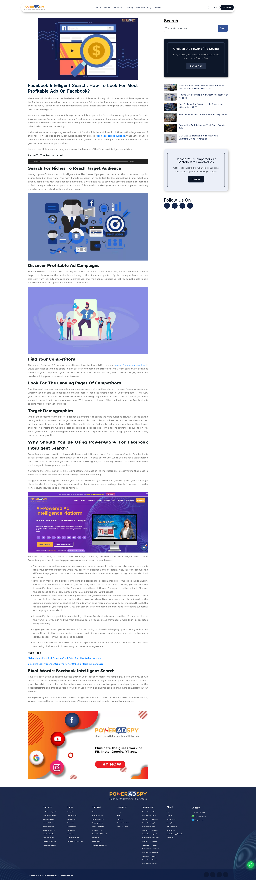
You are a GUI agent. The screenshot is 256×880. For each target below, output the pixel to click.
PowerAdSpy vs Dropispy (149, 845)
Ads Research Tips (97, 812)
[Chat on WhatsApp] (250, 864)
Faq (168, 812)
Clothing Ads (71, 827)
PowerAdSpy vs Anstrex (149, 816)
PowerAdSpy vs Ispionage (149, 830)
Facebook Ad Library (123, 823)
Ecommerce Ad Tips (98, 819)
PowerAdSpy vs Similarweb (150, 838)
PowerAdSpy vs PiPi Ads (149, 864)
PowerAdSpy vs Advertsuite (150, 849)
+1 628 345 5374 (199, 812)
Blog (149, 7)
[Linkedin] (182, 206)
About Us (169, 816)
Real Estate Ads (72, 816)
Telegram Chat (199, 820)
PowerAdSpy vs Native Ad (150, 852)
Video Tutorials (96, 841)
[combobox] (191, 28)
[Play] (31, 161)
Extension (140, 7)
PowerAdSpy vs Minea (148, 827)
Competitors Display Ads (75, 841)
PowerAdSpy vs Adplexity (149, 834)
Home (98, 7)
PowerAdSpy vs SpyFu (148, 823)
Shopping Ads (71, 819)
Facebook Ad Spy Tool (49, 812)
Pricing (130, 7)
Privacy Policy (171, 823)
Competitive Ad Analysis (99, 834)
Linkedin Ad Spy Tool (49, 845)
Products (118, 7)
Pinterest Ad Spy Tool (49, 841)
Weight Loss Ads (72, 812)
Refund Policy (171, 830)
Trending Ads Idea (97, 816)
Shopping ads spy (97, 823)
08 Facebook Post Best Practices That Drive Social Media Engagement (65, 658)
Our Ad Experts (171, 819)
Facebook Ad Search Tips (99, 845)
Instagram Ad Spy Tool (49, 816)
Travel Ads (70, 823)
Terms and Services (172, 827)
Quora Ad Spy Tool (48, 838)
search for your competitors (130, 365)
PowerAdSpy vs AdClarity (149, 841)
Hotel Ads (70, 834)
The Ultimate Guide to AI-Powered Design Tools (203, 114)
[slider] (143, 161)
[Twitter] (167, 206)
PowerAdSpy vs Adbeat (149, 856)
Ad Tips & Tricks (97, 830)
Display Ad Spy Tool (49, 830)
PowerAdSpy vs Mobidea (149, 860)
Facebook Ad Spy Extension (175, 834)
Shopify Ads (71, 830)
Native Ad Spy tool (48, 827)
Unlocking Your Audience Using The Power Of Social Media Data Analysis (65, 664)
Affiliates (157, 7)
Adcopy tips (95, 838)
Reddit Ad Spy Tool (48, 834)
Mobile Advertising (98, 827)
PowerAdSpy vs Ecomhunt (150, 819)
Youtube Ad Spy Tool (49, 823)
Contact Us (170, 838)
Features (107, 7)
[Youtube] (175, 206)
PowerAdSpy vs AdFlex (149, 812)
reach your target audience (110, 135)
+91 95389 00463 (200, 816)
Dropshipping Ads (73, 838)
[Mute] (137, 161)
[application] (88, 161)
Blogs (118, 816)
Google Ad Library (122, 827)
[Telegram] (190, 206)
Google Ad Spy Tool (48, 819)
